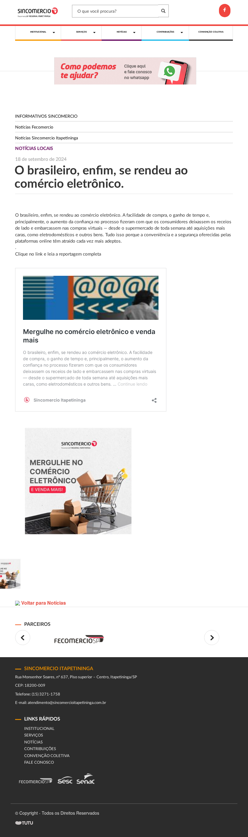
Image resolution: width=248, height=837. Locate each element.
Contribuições (40, 749)
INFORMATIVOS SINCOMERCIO (46, 116)
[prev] (22, 637)
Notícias (33, 742)
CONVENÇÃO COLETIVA (47, 756)
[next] (211, 637)
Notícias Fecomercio (34, 127)
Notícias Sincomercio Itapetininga (46, 138)
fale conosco (39, 763)
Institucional (39, 729)
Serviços (33, 735)
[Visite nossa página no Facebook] (224, 10)
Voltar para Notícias (43, 602)
